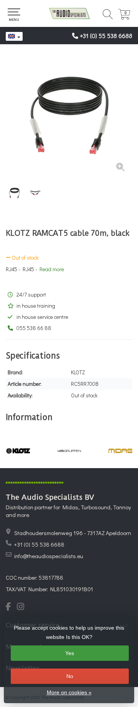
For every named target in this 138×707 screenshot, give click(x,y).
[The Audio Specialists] (69, 13)
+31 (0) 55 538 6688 (106, 36)
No (69, 676)
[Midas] (120, 451)
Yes (69, 653)
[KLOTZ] (18, 451)
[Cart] (124, 17)
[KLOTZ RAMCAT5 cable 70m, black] (69, 115)
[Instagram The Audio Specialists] (23, 607)
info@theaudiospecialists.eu (48, 556)
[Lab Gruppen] (69, 451)
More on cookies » (69, 692)
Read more (51, 269)
